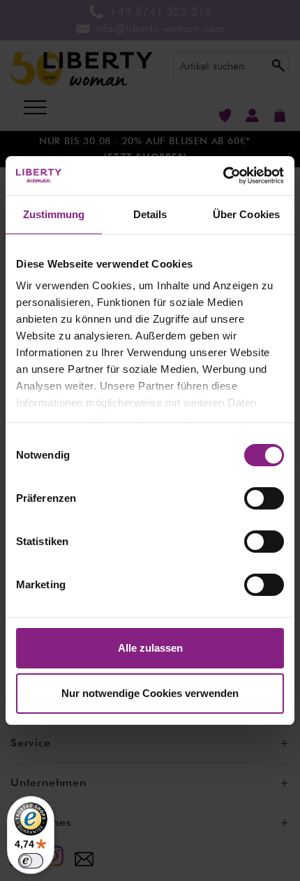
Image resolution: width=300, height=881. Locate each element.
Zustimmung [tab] (54, 214)
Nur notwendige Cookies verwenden (150, 693)
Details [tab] (150, 214)
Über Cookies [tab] (246, 214)
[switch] (264, 498)
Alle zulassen (150, 648)
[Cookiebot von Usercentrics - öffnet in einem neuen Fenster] (223, 176)
